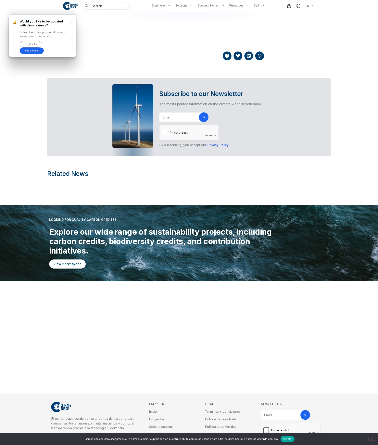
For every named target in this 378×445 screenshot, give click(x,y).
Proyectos (156, 419)
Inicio (153, 411)
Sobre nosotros (161, 427)
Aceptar (288, 438)
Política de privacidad (220, 427)
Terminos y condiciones (222, 411)
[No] (371, 439)
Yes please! (32, 50)
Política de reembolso (221, 419)
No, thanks (31, 44)
